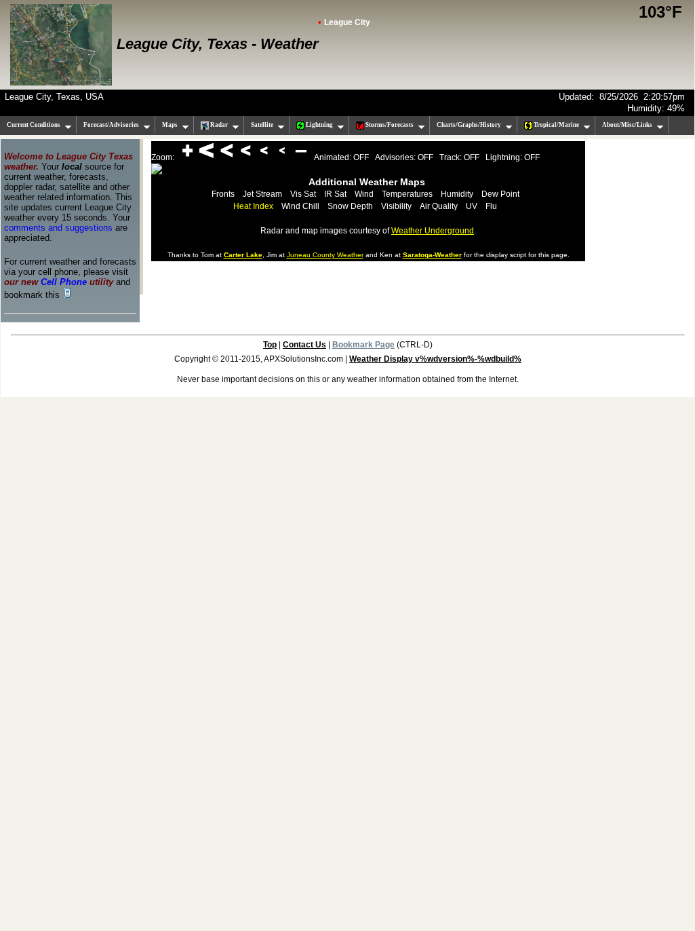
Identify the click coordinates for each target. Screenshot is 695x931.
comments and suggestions (58, 228)
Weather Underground (432, 230)
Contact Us (304, 344)
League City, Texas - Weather (218, 43)
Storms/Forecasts (389, 124)
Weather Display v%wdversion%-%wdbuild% (435, 359)
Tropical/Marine (555, 124)
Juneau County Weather (325, 255)
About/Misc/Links (627, 124)
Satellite (262, 124)
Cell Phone (64, 282)
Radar (218, 124)
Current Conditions (33, 124)
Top (270, 344)
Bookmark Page (363, 344)
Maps (170, 124)
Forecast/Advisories (111, 124)
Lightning (318, 124)
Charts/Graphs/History (469, 124)
